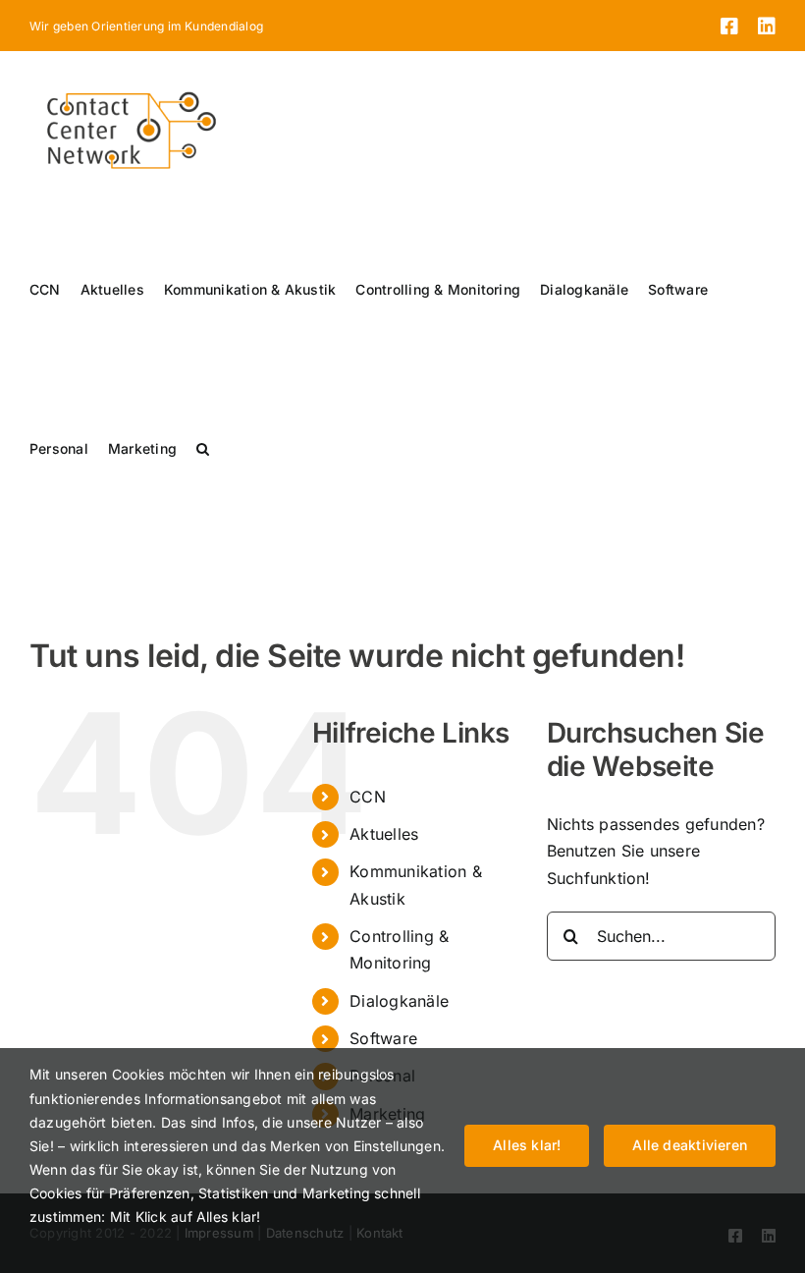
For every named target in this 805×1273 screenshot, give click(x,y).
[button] (202, 448)
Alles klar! (527, 1144)
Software (383, 1038)
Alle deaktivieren (689, 1144)
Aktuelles (383, 834)
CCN (367, 796)
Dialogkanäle (399, 1001)
